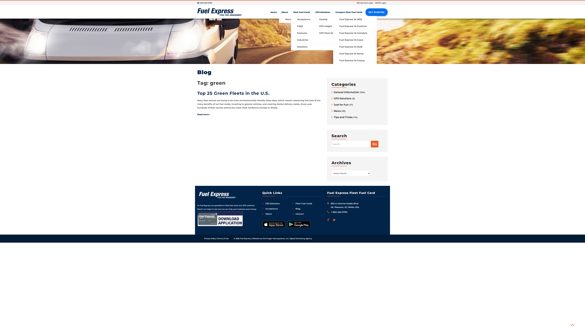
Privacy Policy (210, 238)
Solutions (302, 46)
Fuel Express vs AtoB (350, 46)
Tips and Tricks (343, 117)
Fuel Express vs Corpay (352, 60)
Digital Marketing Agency (300, 238)
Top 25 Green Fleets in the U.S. (233, 93)
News (337, 111)
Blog (298, 208)
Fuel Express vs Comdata (353, 33)
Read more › (203, 114)
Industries (302, 40)
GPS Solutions (322, 12)
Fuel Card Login (366, 3)
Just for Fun (341, 105)
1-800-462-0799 (205, 3)
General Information (346, 92)
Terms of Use (223, 238)
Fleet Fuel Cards (301, 12)
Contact (300, 214)
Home (274, 12)
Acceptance (303, 19)
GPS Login (381, 3)
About (284, 12)
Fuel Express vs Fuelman (353, 26)
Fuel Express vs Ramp (351, 53)
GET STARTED (377, 12)
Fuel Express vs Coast (351, 40)
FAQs (300, 26)
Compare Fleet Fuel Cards (348, 12)
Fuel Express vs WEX (350, 19)
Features (302, 33)
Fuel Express (245, 238)
